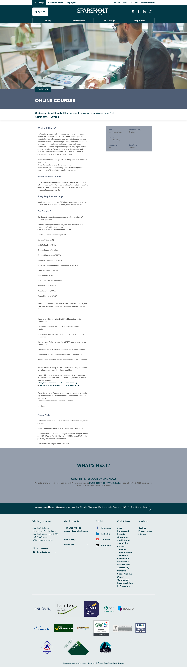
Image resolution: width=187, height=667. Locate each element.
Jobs (136, 3)
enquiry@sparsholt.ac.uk (76, 531)
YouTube (105, 539)
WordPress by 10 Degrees (114, 663)
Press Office (69, 544)
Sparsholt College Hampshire (93, 11)
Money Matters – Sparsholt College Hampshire (59, 385)
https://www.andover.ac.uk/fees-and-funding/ (57, 383)
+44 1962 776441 (72, 528)
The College (39, 3)
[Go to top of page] (150, 510)
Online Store (127, 3)
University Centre (55, 3)
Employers (71, 3)
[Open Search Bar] (151, 11)
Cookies (142, 528)
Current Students (147, 3)
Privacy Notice (145, 531)
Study (48, 20)
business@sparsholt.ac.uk (104, 482)
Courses (60, 507)
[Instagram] (133, 11)
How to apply (69, 540)
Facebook (106, 528)
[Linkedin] (143, 11)
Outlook (116, 3)
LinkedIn (105, 534)
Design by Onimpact (95, 663)
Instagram (106, 545)
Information (78, 20)
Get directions (43, 549)
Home (51, 507)
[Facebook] (137, 11)
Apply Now (40, 11)
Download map (43, 552)
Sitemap (142, 534)
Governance (123, 537)
